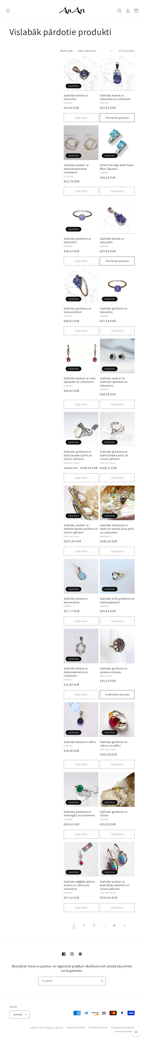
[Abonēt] (101, 981)
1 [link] (74, 925)
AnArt (40, 1027)
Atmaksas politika (76, 1027)
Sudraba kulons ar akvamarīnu (76, 600)
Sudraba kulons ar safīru (80, 742)
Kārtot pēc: (66, 50)
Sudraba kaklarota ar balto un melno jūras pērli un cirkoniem (117, 528)
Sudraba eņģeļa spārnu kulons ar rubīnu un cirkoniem (79, 885)
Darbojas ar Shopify (53, 1027)
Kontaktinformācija (125, 1031)
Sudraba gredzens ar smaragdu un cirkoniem (79, 813)
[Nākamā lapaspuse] (124, 925)
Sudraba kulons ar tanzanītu (76, 97)
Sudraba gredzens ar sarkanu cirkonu (114, 670)
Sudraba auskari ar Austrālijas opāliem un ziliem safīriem (115, 885)
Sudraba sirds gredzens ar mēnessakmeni (117, 600)
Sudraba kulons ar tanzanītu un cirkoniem (115, 97)
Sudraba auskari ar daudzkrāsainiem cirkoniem (76, 168)
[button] (8, 11)
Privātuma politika (98, 1027)
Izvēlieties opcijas (117, 694)
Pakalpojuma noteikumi (123, 1027)
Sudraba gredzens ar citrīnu (114, 813)
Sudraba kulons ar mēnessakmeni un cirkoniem (76, 672)
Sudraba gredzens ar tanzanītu (77, 240)
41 (114, 925)
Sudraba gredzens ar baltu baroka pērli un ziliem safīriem (78, 455)
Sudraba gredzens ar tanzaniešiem (77, 310)
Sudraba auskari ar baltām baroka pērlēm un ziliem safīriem (81, 528)
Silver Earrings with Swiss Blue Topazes (117, 166)
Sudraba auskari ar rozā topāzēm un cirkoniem (79, 380)
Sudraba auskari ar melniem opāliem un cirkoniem (114, 381)
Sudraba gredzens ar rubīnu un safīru (114, 743)
